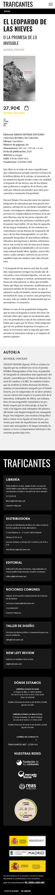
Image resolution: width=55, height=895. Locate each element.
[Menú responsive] (50, 4)
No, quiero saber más (35, 882)
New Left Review (20, 653)
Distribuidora (18, 518)
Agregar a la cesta (26, 107)
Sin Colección (31, 138)
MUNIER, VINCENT (13, 49)
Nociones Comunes (23, 589)
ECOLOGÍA (17, 155)
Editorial (14, 562)
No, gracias (26, 891)
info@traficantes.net (27, 740)
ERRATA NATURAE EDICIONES (29, 134)
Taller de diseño (20, 626)
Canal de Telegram (13, 506)
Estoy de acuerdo (11, 891)
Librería (13, 479)
